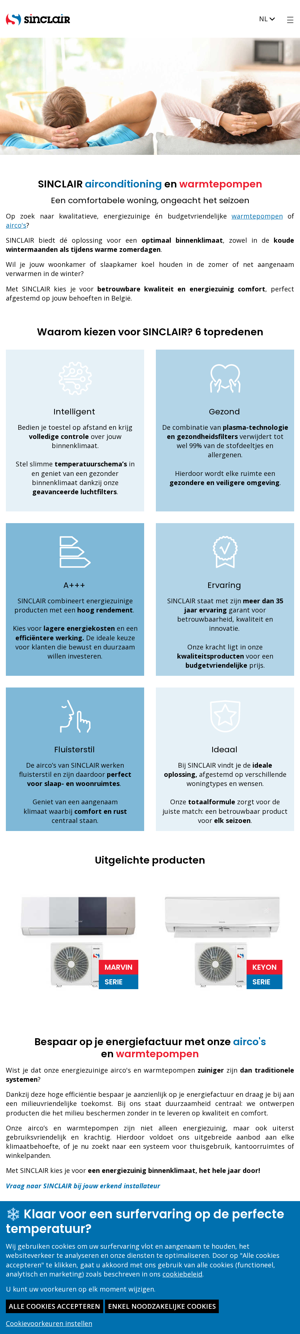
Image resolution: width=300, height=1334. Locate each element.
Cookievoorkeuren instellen (49, 1323)
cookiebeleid (182, 1274)
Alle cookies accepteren (54, 1306)
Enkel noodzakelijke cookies (162, 1306)
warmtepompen (257, 216)
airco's (16, 225)
